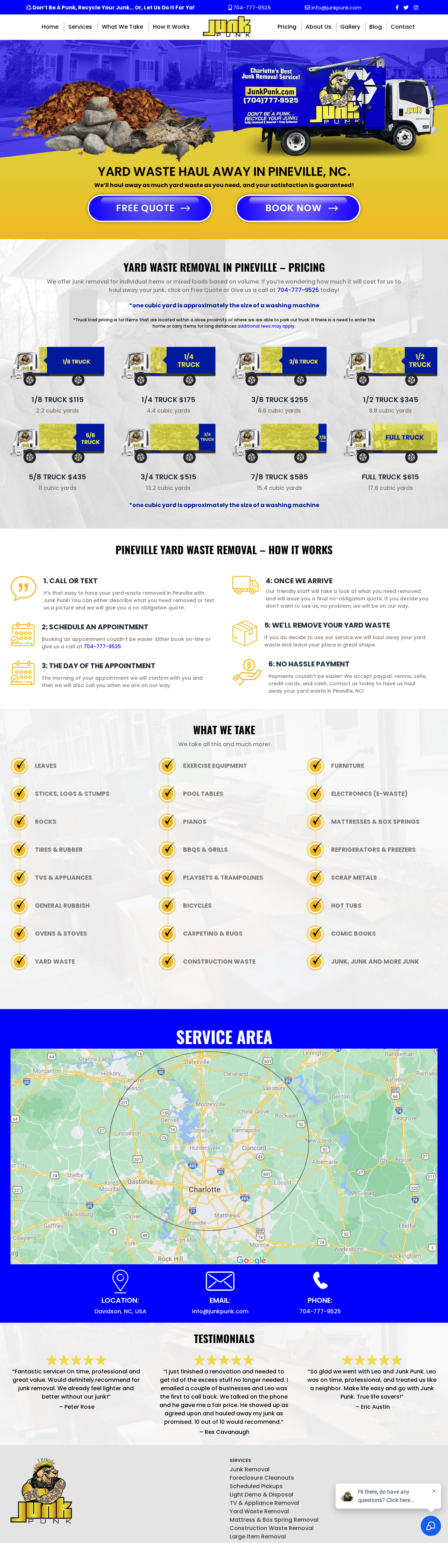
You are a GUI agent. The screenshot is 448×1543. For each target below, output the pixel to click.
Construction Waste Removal (272, 1528)
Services (80, 27)
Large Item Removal (258, 1537)
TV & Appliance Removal (264, 1503)
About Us (318, 27)
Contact (403, 27)
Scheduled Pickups (256, 1486)
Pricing (287, 27)
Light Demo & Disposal (261, 1495)
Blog (375, 27)
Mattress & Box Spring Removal (274, 1520)
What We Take (122, 27)
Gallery (350, 27)
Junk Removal (250, 1469)
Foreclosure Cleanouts (262, 1478)
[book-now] (297, 194)
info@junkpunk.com (336, 7)
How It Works (171, 27)
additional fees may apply (266, 326)
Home (50, 27)
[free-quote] (149, 194)
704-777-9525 (251, 7)
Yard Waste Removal (259, 1511)
